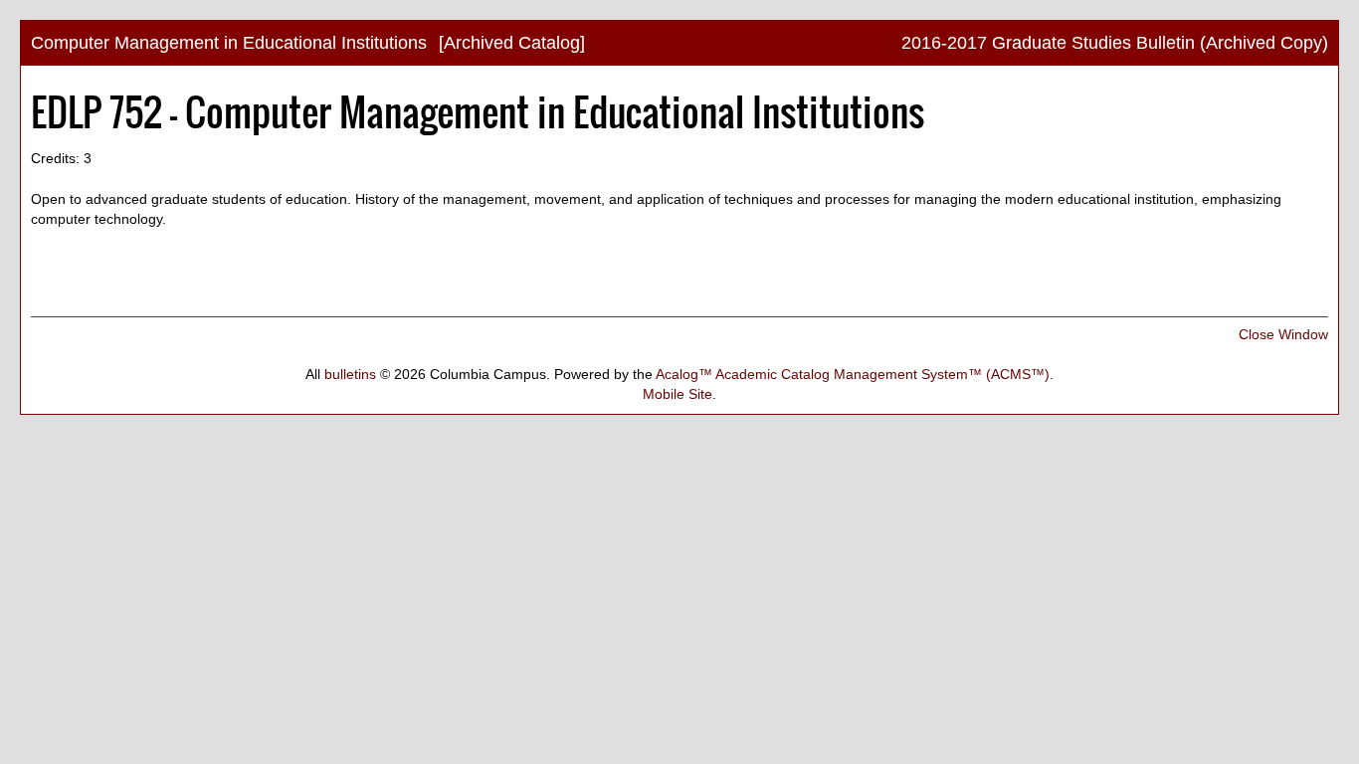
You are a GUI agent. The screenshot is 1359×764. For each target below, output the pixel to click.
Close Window (1283, 334)
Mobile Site (677, 394)
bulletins (350, 374)
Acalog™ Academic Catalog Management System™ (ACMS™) (853, 374)
